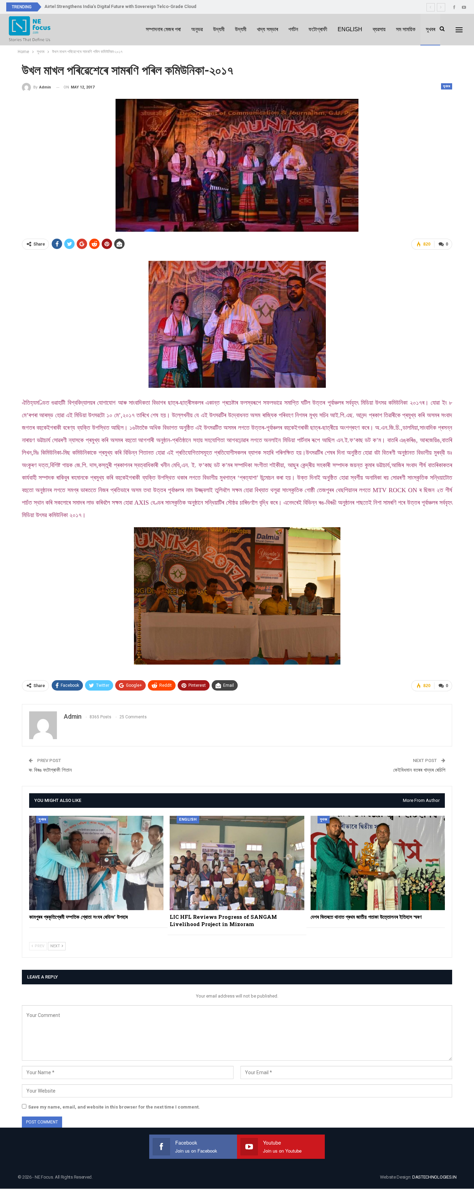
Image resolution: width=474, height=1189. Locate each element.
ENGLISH (350, 29)
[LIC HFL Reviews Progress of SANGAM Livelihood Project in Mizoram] (237, 863)
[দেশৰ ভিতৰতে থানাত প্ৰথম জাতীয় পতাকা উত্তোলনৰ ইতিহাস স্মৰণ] (378, 863)
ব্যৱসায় (379, 29)
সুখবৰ (430, 29)
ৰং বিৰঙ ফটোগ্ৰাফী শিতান (50, 770)
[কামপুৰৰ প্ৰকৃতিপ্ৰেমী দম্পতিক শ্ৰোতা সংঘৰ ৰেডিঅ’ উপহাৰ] (96, 863)
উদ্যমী (219, 29)
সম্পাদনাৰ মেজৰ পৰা (163, 29)
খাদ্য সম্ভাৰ (267, 29)
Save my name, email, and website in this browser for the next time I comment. (114, 1107)
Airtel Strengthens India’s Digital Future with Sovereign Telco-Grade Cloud (120, 6)
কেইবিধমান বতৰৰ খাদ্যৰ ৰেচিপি (419, 770)
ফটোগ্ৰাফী (317, 29)
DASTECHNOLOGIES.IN (434, 1177)
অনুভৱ (197, 29)
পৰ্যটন (293, 29)
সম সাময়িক (405, 29)
